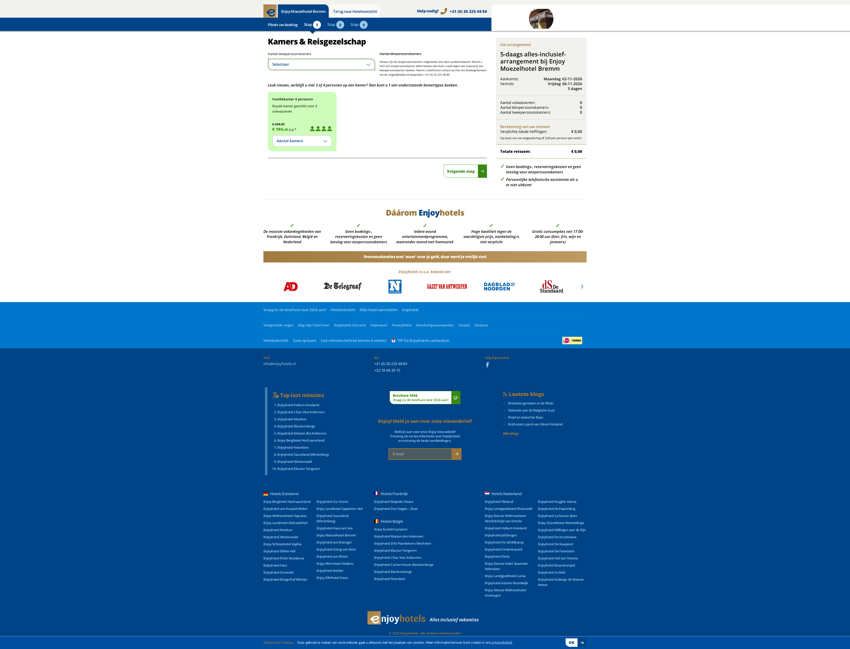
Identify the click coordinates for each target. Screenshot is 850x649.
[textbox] (321, 64)
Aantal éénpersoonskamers (400, 54)
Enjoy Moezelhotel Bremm (303, 11)
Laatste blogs (526, 394)
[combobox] (321, 64)
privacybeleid (502, 642)
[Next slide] (582, 286)
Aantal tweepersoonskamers (284, 54)
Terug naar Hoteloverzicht (355, 11)
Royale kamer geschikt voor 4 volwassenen (294, 108)
